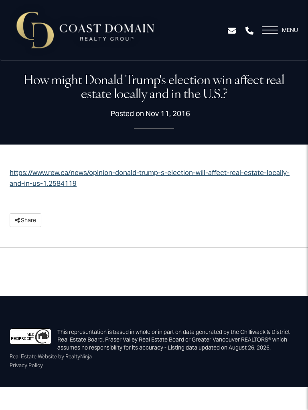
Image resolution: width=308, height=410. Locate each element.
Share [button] (28, 220)
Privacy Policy (26, 365)
